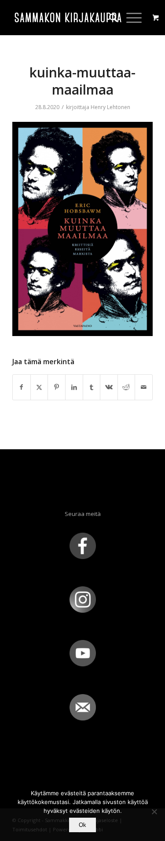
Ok (82, 825)
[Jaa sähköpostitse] (143, 387)
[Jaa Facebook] (21, 387)
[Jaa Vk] (108, 387)
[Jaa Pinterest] (56, 387)
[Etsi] (108, 17)
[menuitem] (108, 17)
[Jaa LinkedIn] (74, 387)
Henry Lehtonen (110, 107)
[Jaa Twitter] (39, 387)
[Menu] (129, 17)
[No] (154, 811)
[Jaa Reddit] (126, 387)
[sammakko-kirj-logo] (68, 17)
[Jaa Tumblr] (91, 387)
